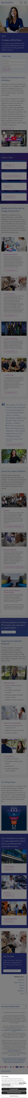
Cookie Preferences (14, 1096)
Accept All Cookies (14, 1089)
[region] (14, 1086)
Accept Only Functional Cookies (14, 1092)
